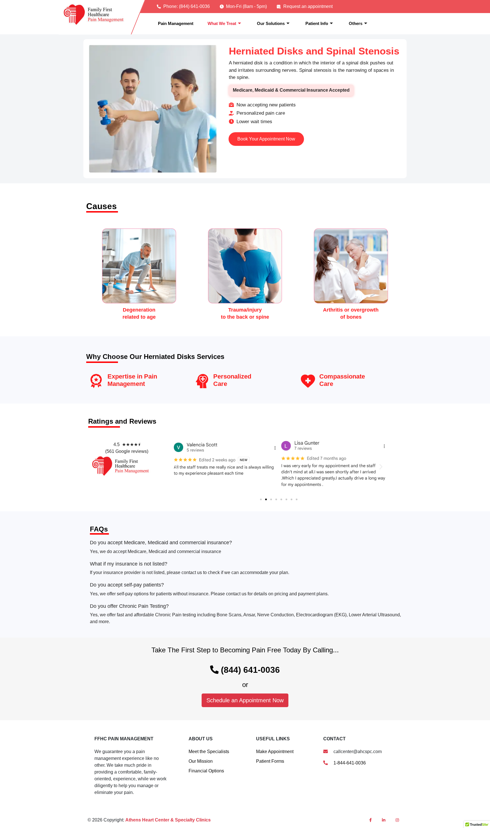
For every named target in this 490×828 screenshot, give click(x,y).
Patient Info (316, 23)
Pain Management (175, 23)
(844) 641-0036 (249, 669)
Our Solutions (271, 23)
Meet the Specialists (209, 751)
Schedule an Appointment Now (245, 700)
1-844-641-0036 (349, 762)
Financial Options (206, 770)
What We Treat (222, 23)
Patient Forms (270, 761)
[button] (176, 466)
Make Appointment (274, 751)
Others (355, 23)
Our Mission (201, 761)
